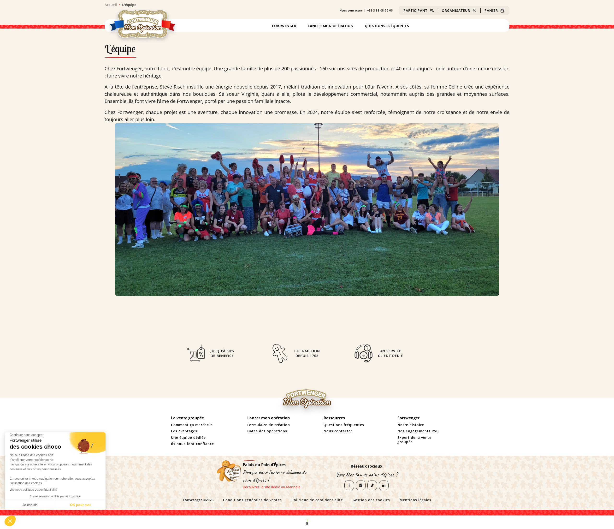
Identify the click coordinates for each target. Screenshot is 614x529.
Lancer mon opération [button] (330, 26)
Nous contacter (350, 10)
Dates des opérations (267, 431)
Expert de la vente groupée (414, 439)
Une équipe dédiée (188, 437)
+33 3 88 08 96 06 (380, 10)
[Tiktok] (372, 485)
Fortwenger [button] (284, 26)
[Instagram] (361, 485)
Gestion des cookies (371, 500)
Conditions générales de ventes (252, 500)
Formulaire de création (268, 425)
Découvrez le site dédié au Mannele (271, 487)
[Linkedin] (384, 485)
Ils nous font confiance (192, 444)
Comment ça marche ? (191, 425)
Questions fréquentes (387, 26)
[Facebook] (349, 485)
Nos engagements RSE (417, 431)
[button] (418, 10)
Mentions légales (415, 500)
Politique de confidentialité (317, 500)
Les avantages (184, 431)
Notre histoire (410, 425)
